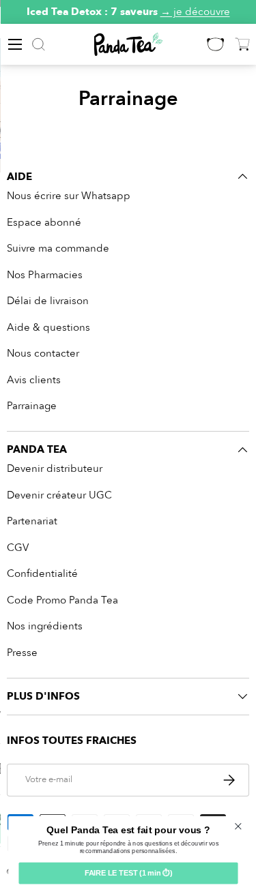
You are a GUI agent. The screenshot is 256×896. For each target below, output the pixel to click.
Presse (22, 652)
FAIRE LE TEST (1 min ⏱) (127, 873)
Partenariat (32, 521)
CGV (18, 547)
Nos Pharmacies (45, 275)
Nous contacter (43, 353)
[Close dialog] (238, 827)
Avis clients (34, 380)
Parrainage (32, 406)
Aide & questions (48, 327)
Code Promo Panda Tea (62, 600)
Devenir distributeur (54, 468)
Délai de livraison (48, 301)
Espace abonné (44, 222)
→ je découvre (195, 11)
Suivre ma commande (58, 248)
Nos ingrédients (45, 626)
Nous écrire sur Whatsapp (68, 196)
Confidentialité (42, 573)
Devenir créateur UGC (59, 495)
